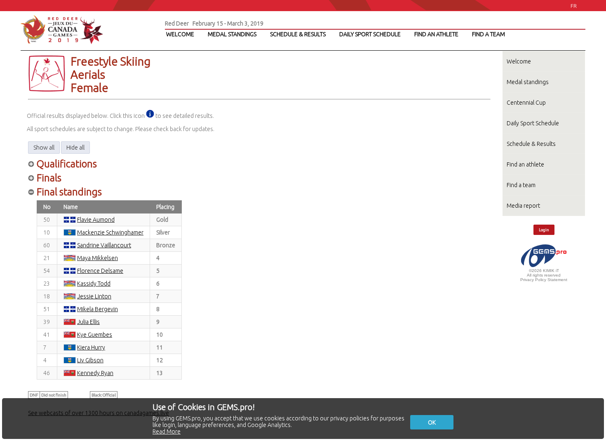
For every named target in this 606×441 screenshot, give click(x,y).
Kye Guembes (94, 334)
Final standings (69, 191)
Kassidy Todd (93, 283)
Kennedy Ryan (95, 373)
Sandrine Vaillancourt (104, 245)
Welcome (519, 61)
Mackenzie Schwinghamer (110, 232)
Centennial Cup (526, 102)
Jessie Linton (94, 296)
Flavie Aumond (96, 219)
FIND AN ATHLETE (436, 34)
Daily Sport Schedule (533, 123)
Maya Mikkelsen (97, 258)
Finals (49, 177)
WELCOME (180, 34)
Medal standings (528, 82)
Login (544, 230)
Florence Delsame (100, 270)
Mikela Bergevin (97, 309)
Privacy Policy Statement (543, 279)
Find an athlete (525, 164)
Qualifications (67, 163)
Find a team (521, 185)
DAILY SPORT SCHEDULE (370, 34)
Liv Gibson (90, 360)
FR (574, 6)
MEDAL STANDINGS (232, 34)
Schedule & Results (531, 144)
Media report (523, 205)
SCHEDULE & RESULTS (298, 34)
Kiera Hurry (91, 347)
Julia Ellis (88, 322)
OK (432, 422)
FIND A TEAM (488, 34)
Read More (167, 431)
